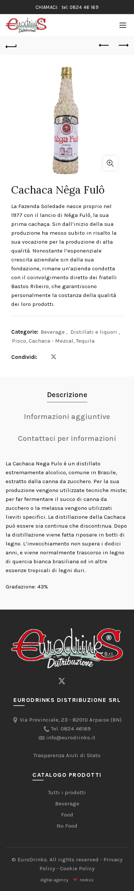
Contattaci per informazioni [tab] (67, 438)
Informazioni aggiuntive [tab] (67, 416)
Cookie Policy (77, 868)
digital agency (54, 879)
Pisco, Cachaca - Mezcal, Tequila (53, 340)
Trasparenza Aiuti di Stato (67, 755)
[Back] (11, 45)
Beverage (53, 332)
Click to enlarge (110, 163)
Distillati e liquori (93, 332)
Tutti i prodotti (67, 792)
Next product (123, 45)
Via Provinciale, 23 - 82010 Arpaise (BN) (71, 719)
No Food (67, 825)
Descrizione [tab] (67, 394)
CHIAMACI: (67, 7)
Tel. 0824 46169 (71, 728)
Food (67, 814)
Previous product (104, 45)
